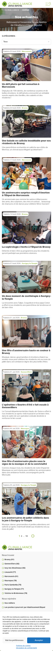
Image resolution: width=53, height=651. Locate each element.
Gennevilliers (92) (12, 564)
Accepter (39, 640)
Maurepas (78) (11, 581)
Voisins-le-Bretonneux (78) (16, 593)
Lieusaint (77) (10, 572)
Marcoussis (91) (11, 576)
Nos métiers (10, 603)
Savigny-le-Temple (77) (14, 589)
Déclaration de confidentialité (26, 648)
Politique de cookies (23, 645)
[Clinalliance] (17, 4)
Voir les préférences (14, 640)
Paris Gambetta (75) (13, 585)
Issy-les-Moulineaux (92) (15, 568)
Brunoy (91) (9, 559)
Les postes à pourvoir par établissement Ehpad (25, 607)
